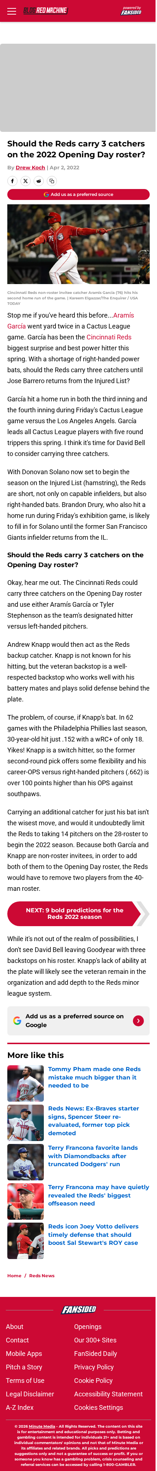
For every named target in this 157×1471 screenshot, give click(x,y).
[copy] (52, 181)
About (14, 1326)
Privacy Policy (94, 1367)
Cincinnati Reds (109, 337)
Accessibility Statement (108, 1394)
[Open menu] (11, 11)
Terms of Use (25, 1380)
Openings (88, 1326)
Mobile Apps (24, 1353)
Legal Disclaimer (30, 1394)
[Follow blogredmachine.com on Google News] (138, 1020)
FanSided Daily (95, 1353)
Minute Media (42, 1426)
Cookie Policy (93, 1380)
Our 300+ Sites (95, 1340)
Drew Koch (30, 167)
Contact (17, 1340)
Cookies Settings (98, 1407)
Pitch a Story (24, 1367)
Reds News (41, 1275)
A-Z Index (20, 1407)
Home (14, 1275)
